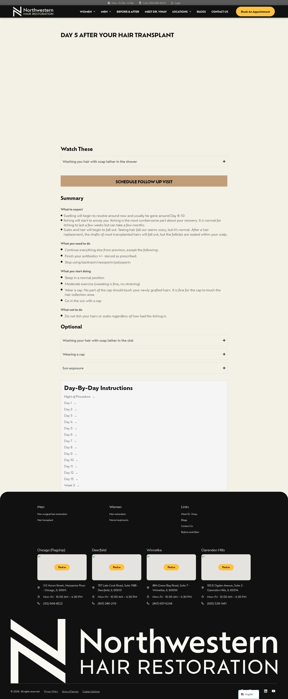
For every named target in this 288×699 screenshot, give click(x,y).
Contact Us (220, 11)
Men (104, 11)
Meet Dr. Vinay (156, 11)
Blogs (201, 11)
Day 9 (68, 453)
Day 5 (68, 428)
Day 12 (69, 472)
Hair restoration (117, 513)
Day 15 (69, 479)
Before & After (128, 11)
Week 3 (69, 485)
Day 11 (68, 466)
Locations (180, 11)
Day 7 (68, 441)
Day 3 (68, 415)
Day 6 (68, 434)
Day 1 (68, 403)
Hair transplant (45, 519)
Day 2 (68, 409)
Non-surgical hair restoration (52, 513)
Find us (62, 567)
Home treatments (118, 519)
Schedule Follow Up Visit (144, 181)
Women (86, 11)
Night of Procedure (77, 396)
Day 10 (69, 460)
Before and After (190, 531)
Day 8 (68, 447)
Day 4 (68, 422)
